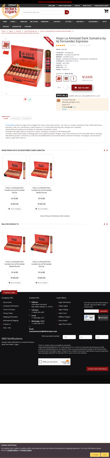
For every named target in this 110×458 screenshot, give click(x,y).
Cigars (11, 31)
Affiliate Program (64, 317)
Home (3, 31)
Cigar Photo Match (65, 324)
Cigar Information (65, 302)
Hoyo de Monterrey (30, 31)
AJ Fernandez (10, 125)
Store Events (63, 320)
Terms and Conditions (80, 353)
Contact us (7, 324)
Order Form (63, 313)
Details (5, 118)
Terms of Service (9, 310)
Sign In (77, 5)
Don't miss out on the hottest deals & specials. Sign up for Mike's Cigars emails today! (96, 305)
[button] (41, 66)
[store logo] (11, 11)
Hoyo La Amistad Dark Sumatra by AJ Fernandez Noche (15, 190)
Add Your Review (85, 45)
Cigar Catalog (63, 310)
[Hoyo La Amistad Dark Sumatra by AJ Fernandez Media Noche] (41, 169)
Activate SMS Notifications (97, 369)
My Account (7, 302)
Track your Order (64, 5)
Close (105, 455)
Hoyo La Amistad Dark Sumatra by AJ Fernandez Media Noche (41, 190)
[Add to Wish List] (25, 99)
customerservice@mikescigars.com (43, 331)
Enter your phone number (51, 336)
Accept (96, 455)
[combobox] (43, 12)
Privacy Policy (8, 313)
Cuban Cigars (63, 306)
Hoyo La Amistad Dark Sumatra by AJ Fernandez (55, 31)
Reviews (15, 118)
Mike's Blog (87, 5)
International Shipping (10, 320)
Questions (26, 118)
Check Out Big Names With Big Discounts (55, 2)
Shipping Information (10, 317)
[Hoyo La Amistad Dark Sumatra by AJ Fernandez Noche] (14, 169)
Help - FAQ (7, 328)
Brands (18, 31)
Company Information (11, 306)
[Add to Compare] (29, 99)
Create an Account (101, 5)
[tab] (6, 118)
